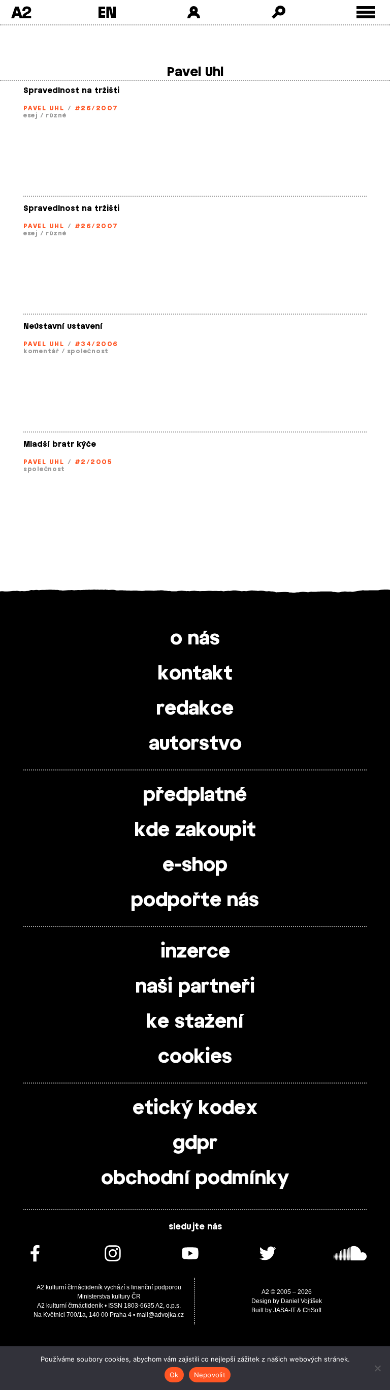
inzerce (195, 952)
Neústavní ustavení (63, 326)
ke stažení (195, 1022)
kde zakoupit (195, 830)
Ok (174, 1375)
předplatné (195, 795)
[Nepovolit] (377, 1368)
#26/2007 (96, 108)
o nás (195, 639)
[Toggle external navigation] (366, 12)
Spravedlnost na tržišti (71, 91)
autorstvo (195, 744)
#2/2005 (93, 462)
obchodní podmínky (195, 1178)
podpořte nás (195, 900)
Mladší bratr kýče (59, 444)
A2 (21, 12)
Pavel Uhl (43, 108)
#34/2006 (96, 344)
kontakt (195, 674)
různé (56, 115)
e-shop (195, 865)
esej (30, 115)
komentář (41, 351)
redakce (195, 709)
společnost (88, 351)
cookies (195, 1057)
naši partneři (195, 987)
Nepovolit (209, 1375)
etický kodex (195, 1108)
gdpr (195, 1143)
